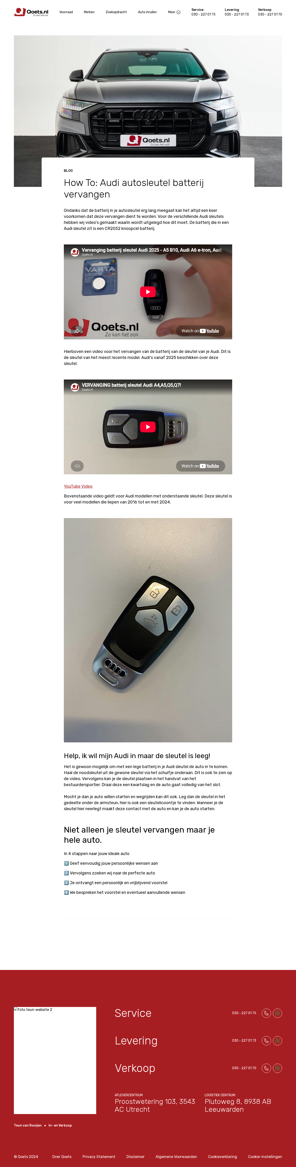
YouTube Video (78, 486)
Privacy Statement (99, 1157)
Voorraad (66, 12)
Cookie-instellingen (265, 1157)
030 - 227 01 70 (270, 14)
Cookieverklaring (222, 1157)
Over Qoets (61, 1157)
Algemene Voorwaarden (176, 1157)
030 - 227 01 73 (237, 14)
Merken (89, 12)
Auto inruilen (147, 12)
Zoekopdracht (116, 12)
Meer (171, 12)
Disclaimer (135, 1157)
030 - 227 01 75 (203, 14)
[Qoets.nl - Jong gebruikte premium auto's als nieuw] (31, 12)
